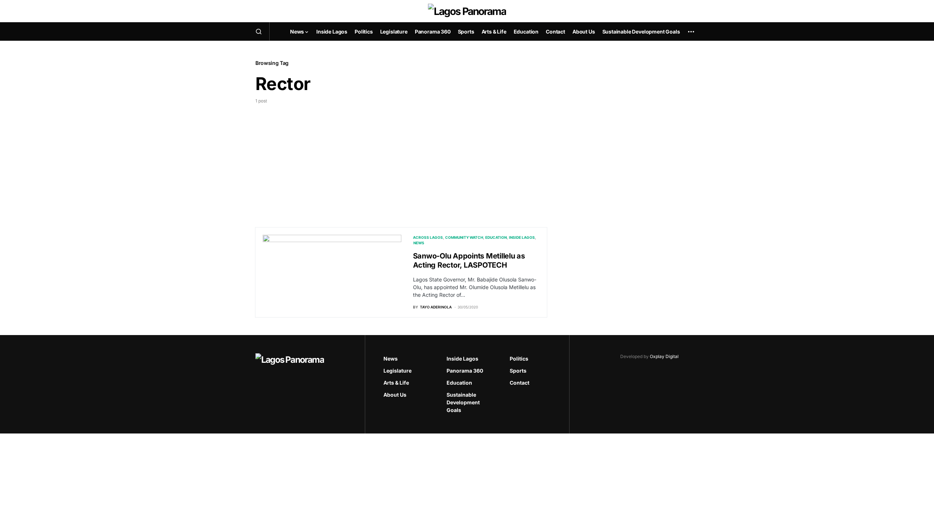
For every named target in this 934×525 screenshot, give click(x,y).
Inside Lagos (522, 237)
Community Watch (464, 237)
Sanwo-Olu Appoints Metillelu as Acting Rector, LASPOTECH (469, 260)
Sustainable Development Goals (463, 402)
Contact (519, 383)
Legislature (397, 371)
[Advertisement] (401, 159)
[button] (258, 31)
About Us (394, 395)
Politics (519, 358)
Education (496, 237)
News (418, 243)
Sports (518, 371)
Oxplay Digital (664, 356)
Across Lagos (428, 237)
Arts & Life (396, 383)
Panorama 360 (465, 371)
